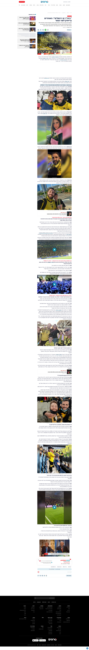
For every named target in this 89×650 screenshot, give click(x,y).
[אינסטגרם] (42, 575)
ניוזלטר (34, 602)
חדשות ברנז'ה (50, 610)
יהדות (27, 5)
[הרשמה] (40, 561)
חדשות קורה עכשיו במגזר (48, 608)
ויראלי (49, 5)
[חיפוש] (19, 5)
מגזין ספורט (68, 620)
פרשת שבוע (32, 610)
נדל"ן (60, 620)
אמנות (25, 611)
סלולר (42, 627)
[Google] (48, 30)
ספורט (38, 5)
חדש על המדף (59, 627)
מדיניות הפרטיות (44, 644)
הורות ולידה (68, 607)
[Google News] (46, 575)
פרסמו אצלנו (59, 644)
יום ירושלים (46, 78)
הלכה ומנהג (32, 607)
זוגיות (69, 608)
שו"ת (33, 611)
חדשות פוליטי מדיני (58, 613)
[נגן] (54, 249)
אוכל (45, 5)
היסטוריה (33, 618)
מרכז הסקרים (54, 602)
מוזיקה (25, 608)
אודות (40, 644)
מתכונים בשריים (50, 627)
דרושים (49, 602)
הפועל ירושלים (59, 354)
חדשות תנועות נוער (49, 607)
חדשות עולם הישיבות (49, 611)
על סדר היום (32, 608)
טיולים (34, 5)
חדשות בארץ (59, 607)
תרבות (57, 5)
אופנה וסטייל (68, 611)
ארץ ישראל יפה (33, 620)
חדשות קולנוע (33, 630)
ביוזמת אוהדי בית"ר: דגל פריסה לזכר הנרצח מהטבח (56, 213)
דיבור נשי (68, 610)
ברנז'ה (60, 610)
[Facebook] (41, 30)
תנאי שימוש (48, 644)
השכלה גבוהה (50, 620)
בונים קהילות (59, 618)
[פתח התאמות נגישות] (87, 648)
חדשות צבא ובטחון (58, 611)
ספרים (25, 607)
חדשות (64, 5)
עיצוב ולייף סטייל (58, 630)
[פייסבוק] (38, 575)
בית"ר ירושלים (45, 58)
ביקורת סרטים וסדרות (23, 610)
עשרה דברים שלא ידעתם (22, 618)
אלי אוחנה (45, 113)
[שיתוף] (38, 30)
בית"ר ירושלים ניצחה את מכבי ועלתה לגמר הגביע (57, 372)
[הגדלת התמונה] (70, 92)
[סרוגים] (52, 639)
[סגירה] (38, 560)
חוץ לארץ (33, 623)
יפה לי (60, 632)
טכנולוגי (30, 5)
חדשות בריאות (50, 618)
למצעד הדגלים (58, 310)
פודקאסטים (39, 602)
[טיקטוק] (44, 575)
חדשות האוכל (50, 632)
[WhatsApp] (45, 30)
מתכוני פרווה (50, 630)
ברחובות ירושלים (55, 56)
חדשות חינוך (50, 623)
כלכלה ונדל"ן (41, 5)
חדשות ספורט (68, 618)
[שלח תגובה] (38, 572)
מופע (25, 613)
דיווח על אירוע (22, 1)
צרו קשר (56, 644)
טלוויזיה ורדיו (53, 5)
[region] (54, 249)
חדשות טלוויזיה (32, 627)
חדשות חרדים (23, 5)
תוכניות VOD (44, 602)
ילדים (60, 633)
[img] (54, 100)
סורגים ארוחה (50, 633)
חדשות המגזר (68, 5)
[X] (43, 30)
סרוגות (60, 5)
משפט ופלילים (59, 608)
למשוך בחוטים (41, 607)
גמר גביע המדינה (63, 59)
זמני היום (52, 644)
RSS (37, 644)
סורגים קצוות (41, 608)
